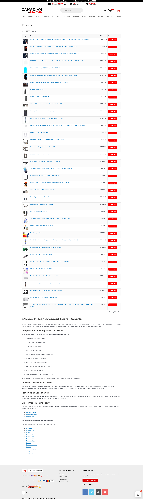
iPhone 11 (28, 432)
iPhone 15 (28, 451)
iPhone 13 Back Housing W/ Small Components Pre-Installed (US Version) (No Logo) (55, 53)
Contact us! (29, 492)
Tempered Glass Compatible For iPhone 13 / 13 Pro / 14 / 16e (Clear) (50, 218)
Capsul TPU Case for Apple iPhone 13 (41, 268)
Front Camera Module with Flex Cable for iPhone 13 (45, 161)
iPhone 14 (28, 447)
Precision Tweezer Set (37, 89)
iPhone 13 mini (30, 439)
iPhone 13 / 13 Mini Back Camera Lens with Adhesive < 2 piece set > (50, 261)
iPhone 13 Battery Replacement (39, 96)
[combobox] (28, 31)
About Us (61, 474)
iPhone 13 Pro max (31, 445)
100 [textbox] (27, 32)
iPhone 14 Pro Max (31, 449)
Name (32, 36)
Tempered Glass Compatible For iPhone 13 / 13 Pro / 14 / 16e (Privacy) (51, 168)
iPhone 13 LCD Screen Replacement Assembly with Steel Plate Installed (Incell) (53, 75)
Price (101, 36)
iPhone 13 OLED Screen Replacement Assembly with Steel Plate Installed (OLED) (54, 46)
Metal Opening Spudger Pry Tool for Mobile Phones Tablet (47, 283)
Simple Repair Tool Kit (36, 233)
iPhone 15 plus (30, 453)
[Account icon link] (105, 10)
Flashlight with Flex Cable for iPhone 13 (42, 204)
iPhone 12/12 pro (30, 441)
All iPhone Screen (31, 412)
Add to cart (113, 39)
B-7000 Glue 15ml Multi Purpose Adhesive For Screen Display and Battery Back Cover (55, 240)
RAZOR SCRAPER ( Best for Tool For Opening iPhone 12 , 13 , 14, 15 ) (50, 182)
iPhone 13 (28, 443)
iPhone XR (29, 428)
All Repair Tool (30, 416)
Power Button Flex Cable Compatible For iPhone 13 (45, 175)
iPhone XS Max (30, 430)
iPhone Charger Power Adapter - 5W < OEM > (43, 297)
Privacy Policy (63, 476)
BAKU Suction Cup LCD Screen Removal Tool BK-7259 (46, 247)
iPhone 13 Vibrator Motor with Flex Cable (42, 190)
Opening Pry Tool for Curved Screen (41, 254)
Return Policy (63, 479)
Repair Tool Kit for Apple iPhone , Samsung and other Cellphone (49, 82)
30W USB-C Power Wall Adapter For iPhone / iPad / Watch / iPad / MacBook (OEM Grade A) (57, 61)
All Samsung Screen (31, 414)
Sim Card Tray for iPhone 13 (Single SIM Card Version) (46, 290)
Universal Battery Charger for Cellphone (42, 111)
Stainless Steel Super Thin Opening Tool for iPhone (45, 276)
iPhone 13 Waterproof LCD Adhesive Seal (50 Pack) (45, 68)
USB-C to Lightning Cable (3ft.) (39, 132)
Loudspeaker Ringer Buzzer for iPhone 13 (42, 147)
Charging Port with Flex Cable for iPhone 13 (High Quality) (47, 139)
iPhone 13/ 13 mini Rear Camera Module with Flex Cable (46, 104)
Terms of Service (64, 482)
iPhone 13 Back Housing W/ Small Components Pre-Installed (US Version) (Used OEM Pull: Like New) (59, 39)
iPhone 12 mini (30, 437)
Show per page (29, 32)
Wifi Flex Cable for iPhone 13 (38, 211)
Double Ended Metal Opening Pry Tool (41, 225)
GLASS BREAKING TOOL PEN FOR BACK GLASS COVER (46, 118)
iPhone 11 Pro (30, 435)
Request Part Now (90, 480)
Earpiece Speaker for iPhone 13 (39, 154)
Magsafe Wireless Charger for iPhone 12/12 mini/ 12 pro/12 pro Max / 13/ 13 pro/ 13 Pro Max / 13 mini (59, 125)
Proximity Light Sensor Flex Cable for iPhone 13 (44, 197)
